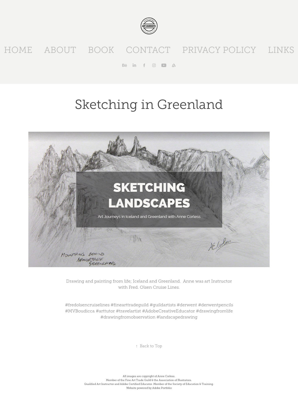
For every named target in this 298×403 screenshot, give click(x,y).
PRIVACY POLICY (219, 50)
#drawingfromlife (214, 311)
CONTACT (148, 50)
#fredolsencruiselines (87, 304)
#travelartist (128, 311)
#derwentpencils (215, 304)
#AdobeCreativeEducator (168, 311)
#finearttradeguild (130, 304)
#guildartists (163, 304)
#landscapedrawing (176, 317)
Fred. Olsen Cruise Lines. (154, 287)
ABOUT (60, 50)
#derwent (187, 304)
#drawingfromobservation (127, 317)
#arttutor (105, 311)
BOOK (101, 50)
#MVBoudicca (80, 311)
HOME (18, 50)
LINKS (281, 50)
